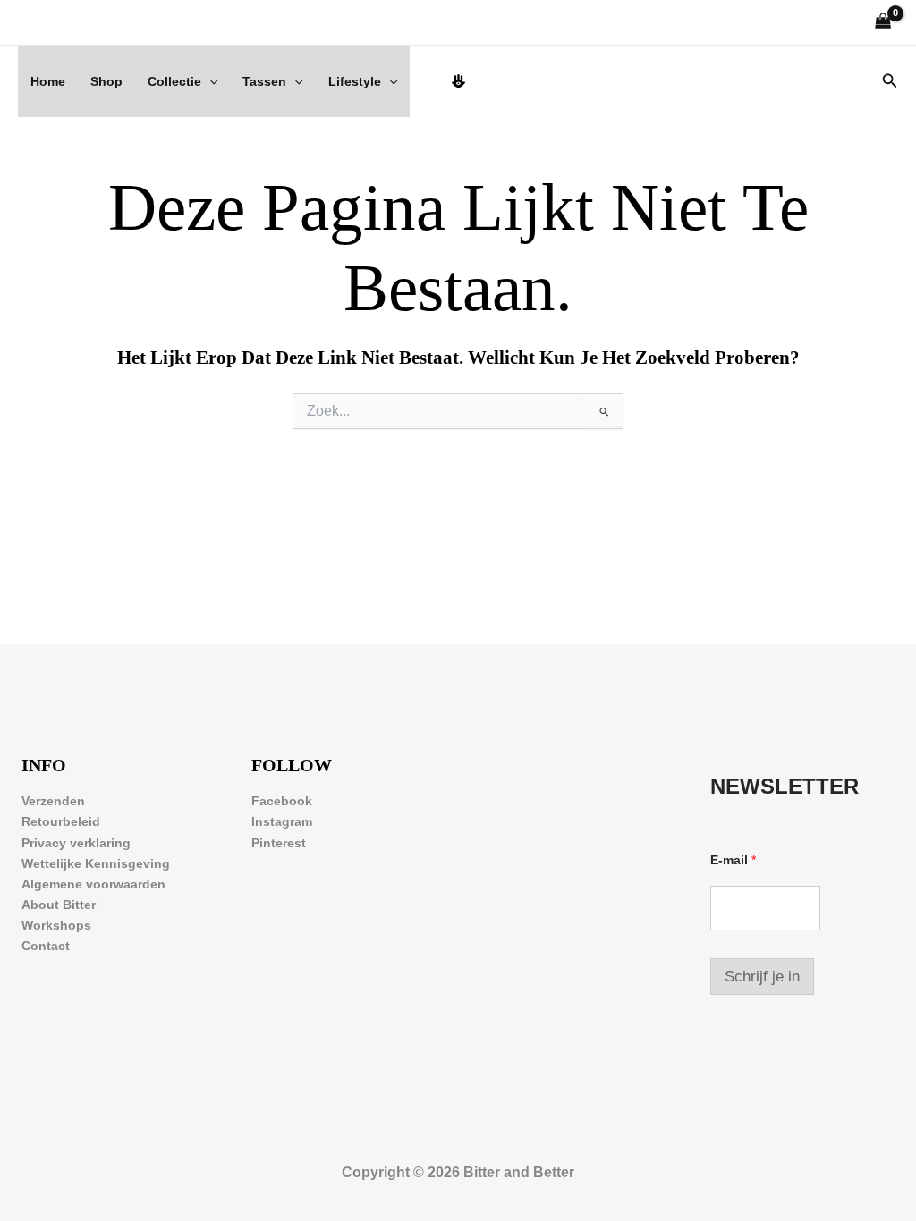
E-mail (733, 860)
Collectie (174, 81)
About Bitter (58, 904)
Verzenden (53, 801)
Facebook (281, 801)
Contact (45, 946)
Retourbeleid (60, 821)
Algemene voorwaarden (93, 884)
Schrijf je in (762, 976)
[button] (209, 81)
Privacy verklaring (76, 843)
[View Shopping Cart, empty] (883, 23)
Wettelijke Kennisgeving (95, 863)
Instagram (281, 821)
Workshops (56, 925)
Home (47, 81)
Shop (106, 81)
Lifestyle (354, 81)
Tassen (264, 81)
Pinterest (278, 843)
